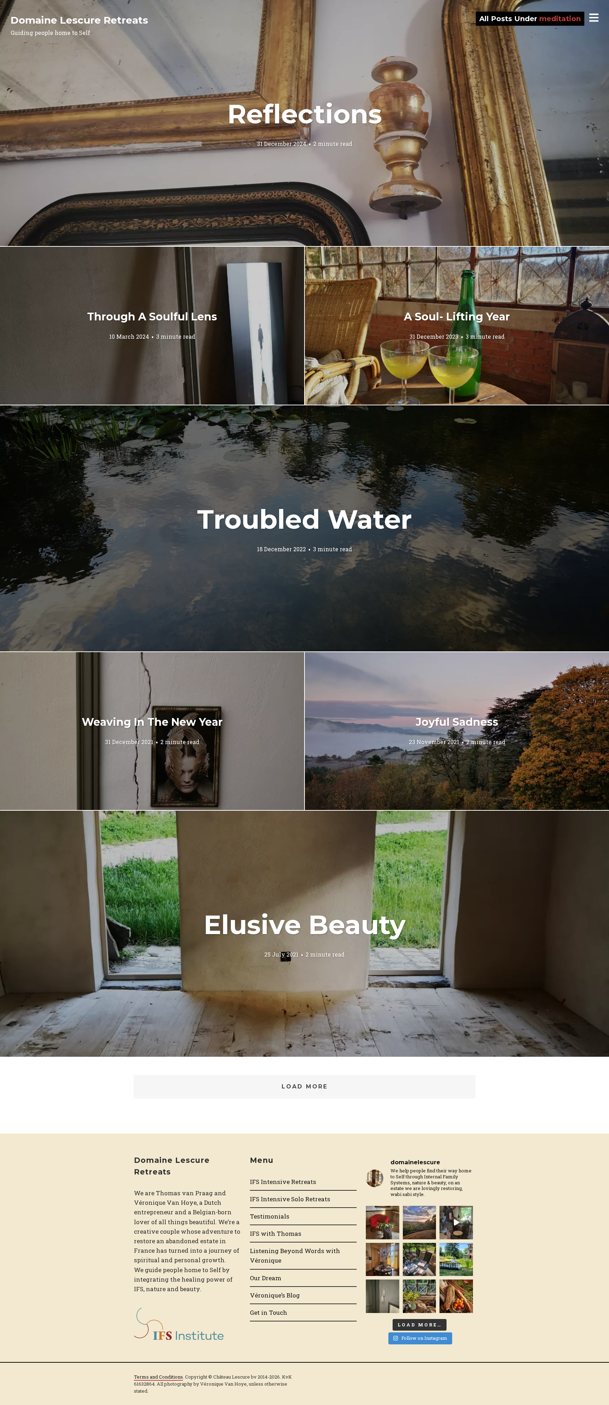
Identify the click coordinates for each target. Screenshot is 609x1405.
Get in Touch (268, 1312)
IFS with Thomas (275, 1233)
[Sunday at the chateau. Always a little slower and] (382, 1259)
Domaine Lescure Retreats (79, 20)
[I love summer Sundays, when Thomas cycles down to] (456, 1296)
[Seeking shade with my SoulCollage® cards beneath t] (419, 1259)
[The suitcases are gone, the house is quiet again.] (382, 1222)
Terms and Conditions (158, 1377)
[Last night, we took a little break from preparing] (419, 1222)
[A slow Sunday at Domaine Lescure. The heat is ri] (456, 1222)
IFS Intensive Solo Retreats (290, 1199)
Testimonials (269, 1216)
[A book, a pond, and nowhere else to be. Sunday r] (456, 1259)
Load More (305, 1086)
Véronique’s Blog (275, 1295)
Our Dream (265, 1278)
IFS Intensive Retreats (283, 1182)
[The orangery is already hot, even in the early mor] (419, 1296)
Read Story (304, 123)
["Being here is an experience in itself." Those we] (382, 1296)
